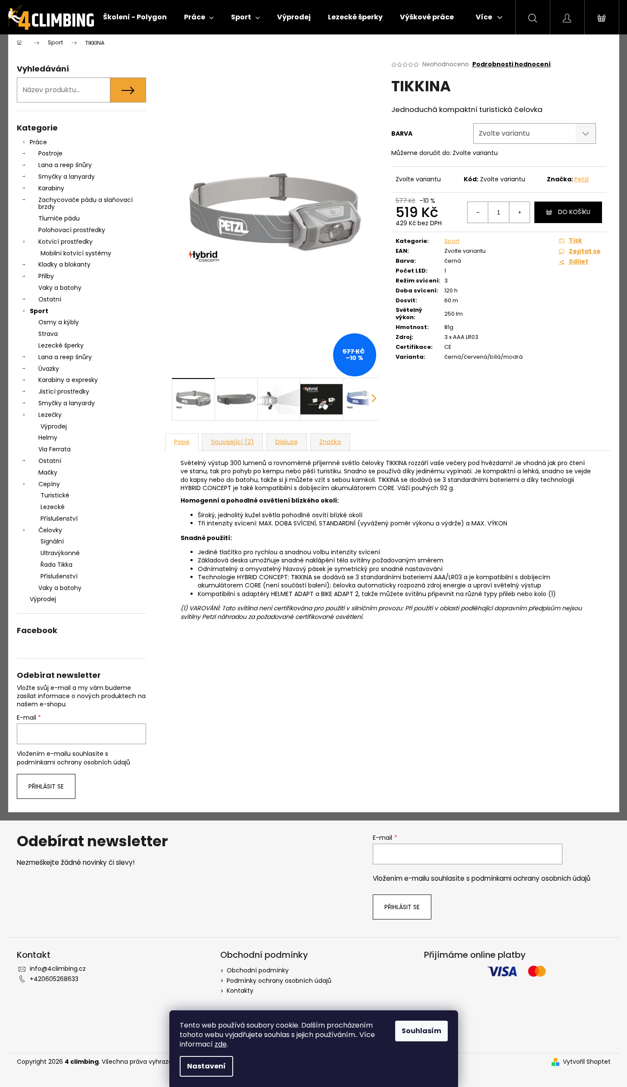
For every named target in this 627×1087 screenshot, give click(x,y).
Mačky (47, 472)
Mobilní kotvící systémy (76, 253)
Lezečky (50, 414)
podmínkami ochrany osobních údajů (73, 762)
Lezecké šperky (61, 345)
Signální (52, 541)
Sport (39, 311)
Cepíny (49, 484)
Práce (38, 142)
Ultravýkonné (60, 553)
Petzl (581, 179)
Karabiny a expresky (68, 380)
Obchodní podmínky (258, 970)
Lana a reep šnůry (65, 165)
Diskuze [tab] (286, 442)
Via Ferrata (54, 449)
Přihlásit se (46, 786)
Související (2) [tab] (232, 442)
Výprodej (54, 426)
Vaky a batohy (59, 287)
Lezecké (53, 507)
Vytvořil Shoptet (587, 1062)
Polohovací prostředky (71, 230)
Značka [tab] (330, 442)
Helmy (47, 437)
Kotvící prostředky (65, 241)
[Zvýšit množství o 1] (519, 212)
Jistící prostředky (63, 391)
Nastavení (206, 1066)
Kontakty (240, 990)
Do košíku (574, 212)
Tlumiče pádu (59, 218)
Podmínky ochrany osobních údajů (279, 980)
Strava (48, 333)
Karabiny (51, 188)
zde (221, 1044)
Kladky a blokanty (64, 264)
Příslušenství (59, 518)
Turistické (55, 495)
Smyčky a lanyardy (66, 176)
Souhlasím (421, 1031)
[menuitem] (134, 17)
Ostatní (49, 299)
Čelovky (50, 530)
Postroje (50, 153)
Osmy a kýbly (58, 322)
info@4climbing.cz (58, 968)
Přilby (46, 276)
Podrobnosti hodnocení (511, 64)
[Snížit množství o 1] (478, 212)
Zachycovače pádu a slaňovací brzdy (85, 203)
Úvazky (48, 368)
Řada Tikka (56, 564)
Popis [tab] (182, 442)
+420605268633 (54, 979)
